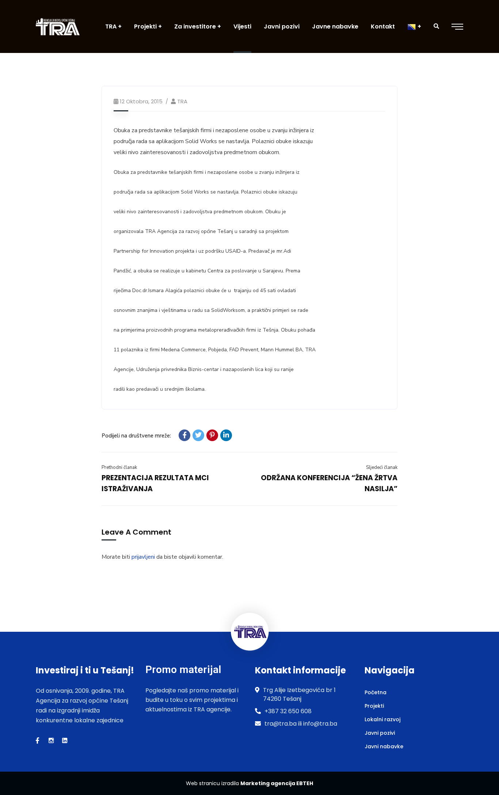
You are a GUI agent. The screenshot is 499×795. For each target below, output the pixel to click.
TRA (182, 101)
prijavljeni (143, 557)
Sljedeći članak (381, 467)
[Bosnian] (414, 26)
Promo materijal (183, 670)
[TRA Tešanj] (58, 26)
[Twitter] (198, 435)
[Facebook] (184, 435)
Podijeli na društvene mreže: (136, 435)
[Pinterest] (212, 435)
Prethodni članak (119, 467)
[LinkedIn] (226, 435)
